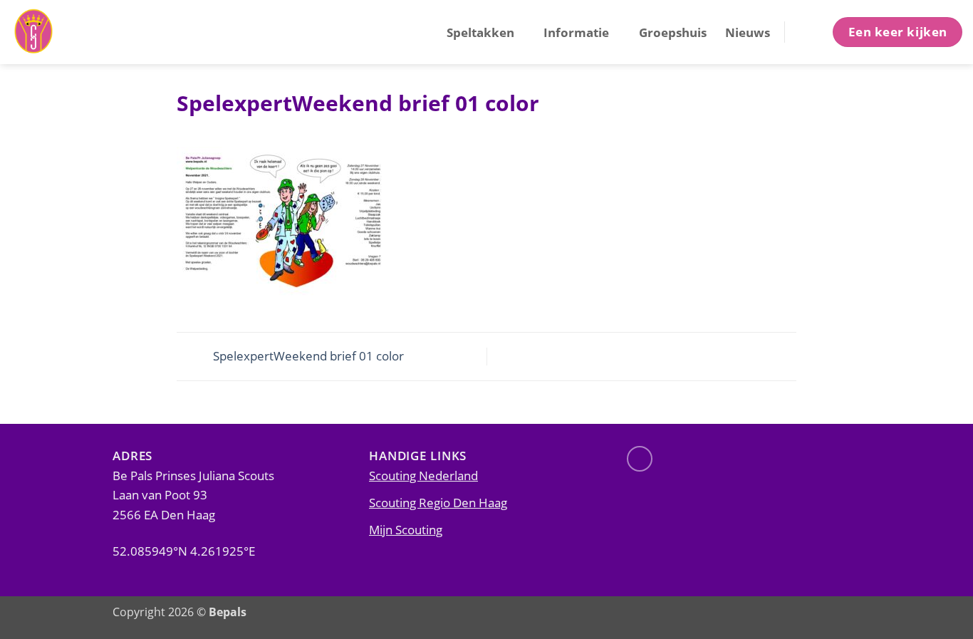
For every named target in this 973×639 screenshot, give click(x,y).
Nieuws (747, 32)
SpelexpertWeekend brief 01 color (307, 354)
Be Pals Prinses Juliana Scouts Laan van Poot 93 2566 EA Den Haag (193, 495)
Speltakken (480, 32)
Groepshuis (673, 32)
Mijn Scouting (405, 529)
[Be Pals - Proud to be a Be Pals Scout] (82, 32)
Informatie (576, 32)
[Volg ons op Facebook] (639, 459)
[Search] (807, 32)
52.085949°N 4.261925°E (184, 550)
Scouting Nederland (423, 475)
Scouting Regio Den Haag (438, 502)
